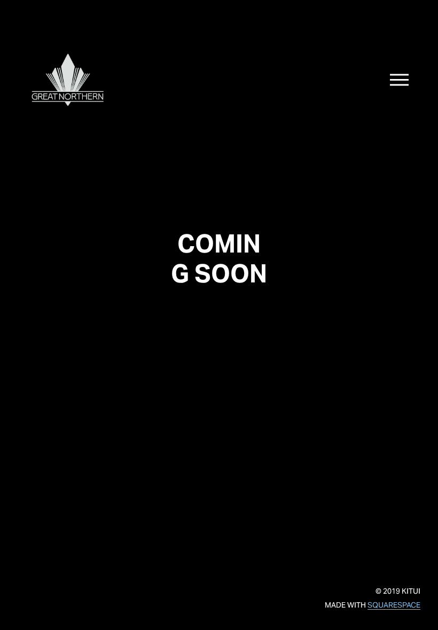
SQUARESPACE (393, 605)
